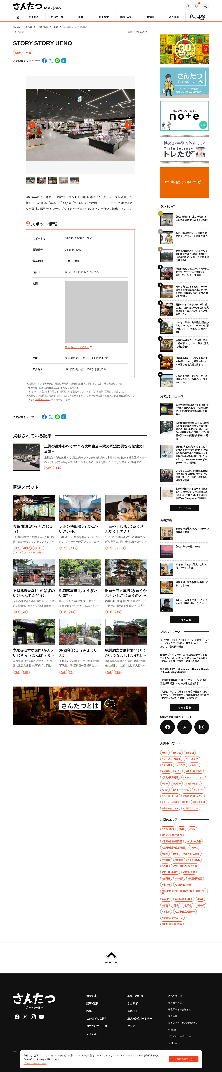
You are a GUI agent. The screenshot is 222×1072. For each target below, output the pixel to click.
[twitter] (25, 1016)
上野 (55, 26)
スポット (132, 1011)
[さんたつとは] (80, 706)
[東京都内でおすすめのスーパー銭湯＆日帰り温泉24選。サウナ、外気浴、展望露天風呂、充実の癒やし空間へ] (184, 290)
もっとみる (184, 508)
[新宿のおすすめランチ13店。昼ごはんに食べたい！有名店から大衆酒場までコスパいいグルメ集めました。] (184, 308)
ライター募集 (175, 1002)
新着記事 (91, 996)
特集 (89, 1011)
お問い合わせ (42, 399)
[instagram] (33, 1016)
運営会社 (172, 1016)
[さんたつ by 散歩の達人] (37, 6)
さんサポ (132, 1003)
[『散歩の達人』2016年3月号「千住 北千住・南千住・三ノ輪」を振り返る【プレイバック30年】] (184, 272)
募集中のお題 (135, 996)
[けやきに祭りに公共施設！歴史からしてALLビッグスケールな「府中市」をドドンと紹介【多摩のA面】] (184, 326)
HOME (16, 26)
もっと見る (184, 707)
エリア (131, 1026)
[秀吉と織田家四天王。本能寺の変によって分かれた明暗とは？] (184, 236)
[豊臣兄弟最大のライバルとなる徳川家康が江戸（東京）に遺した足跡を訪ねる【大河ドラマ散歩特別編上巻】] (184, 254)
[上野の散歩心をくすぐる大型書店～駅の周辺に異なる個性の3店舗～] (80, 457)
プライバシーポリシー (179, 1036)
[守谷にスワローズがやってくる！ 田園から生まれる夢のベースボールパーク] (184, 379)
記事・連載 (92, 1003)
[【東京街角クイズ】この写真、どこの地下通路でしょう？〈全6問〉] (184, 219)
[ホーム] (17, 16)
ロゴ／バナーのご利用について (184, 1022)
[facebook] (17, 1016)
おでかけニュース (96, 1026)
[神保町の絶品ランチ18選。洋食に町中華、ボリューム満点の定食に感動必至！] (184, 344)
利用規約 (172, 1029)
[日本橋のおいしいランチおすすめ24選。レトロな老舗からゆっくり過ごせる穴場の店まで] (184, 362)
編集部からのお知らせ (179, 1009)
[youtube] (41, 1016)
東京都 (28, 26)
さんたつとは (175, 995)
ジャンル (91, 1033)
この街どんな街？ (96, 1018)
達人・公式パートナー (139, 1018)
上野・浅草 (43, 26)
